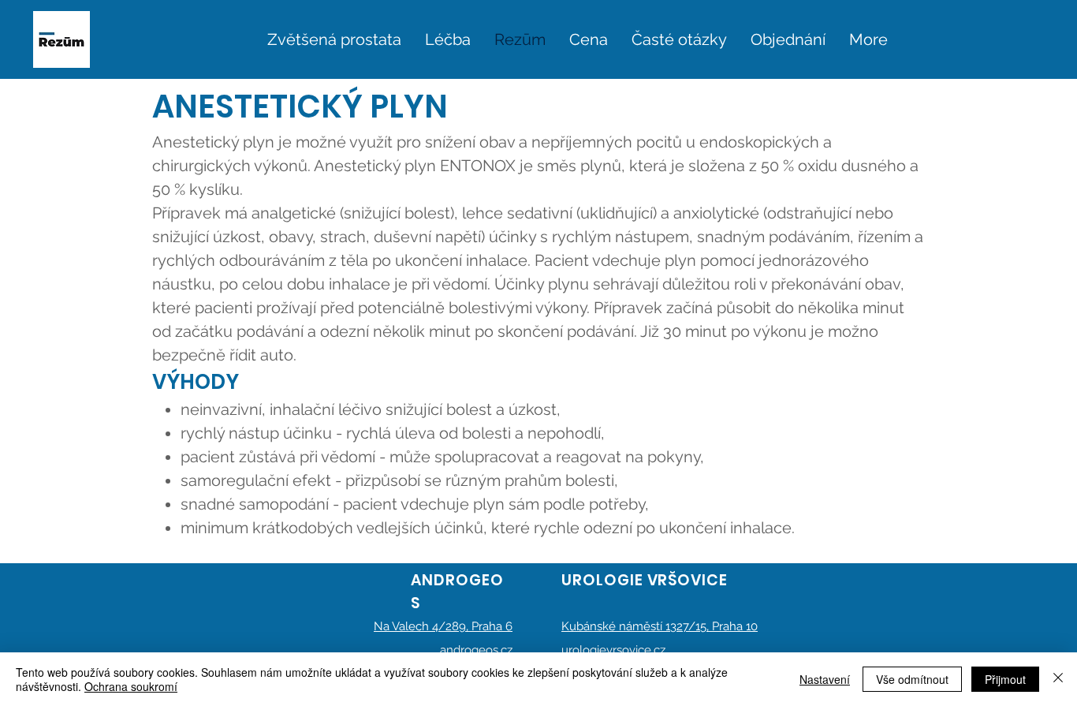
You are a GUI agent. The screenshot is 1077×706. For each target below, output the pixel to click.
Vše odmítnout (912, 679)
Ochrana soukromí (130, 686)
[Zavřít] (1058, 679)
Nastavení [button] (824, 679)
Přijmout (1005, 679)
